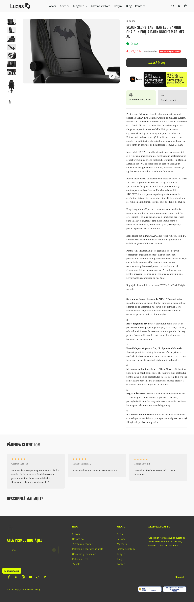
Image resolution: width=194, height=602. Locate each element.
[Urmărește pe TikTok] (38, 577)
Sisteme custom (100, 6)
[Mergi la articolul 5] (11, 55)
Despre (118, 6)
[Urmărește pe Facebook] (9, 577)
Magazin (78, 6)
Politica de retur (81, 559)
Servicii (65, 6)
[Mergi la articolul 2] (11, 30)
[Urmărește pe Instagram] (23, 577)
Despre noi (78, 539)
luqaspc (130, 20)
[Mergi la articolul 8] (11, 87)
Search (76, 534)
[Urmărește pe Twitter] (16, 577)
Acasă (53, 6)
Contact (140, 6)
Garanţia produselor (84, 554)
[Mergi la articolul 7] (11, 72)
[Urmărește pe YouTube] (30, 577)
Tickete (76, 564)
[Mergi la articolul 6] (11, 64)
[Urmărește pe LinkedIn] (45, 577)
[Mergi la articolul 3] (11, 39)
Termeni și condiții (82, 544)
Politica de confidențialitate (87, 549)
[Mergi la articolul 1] (11, 22)
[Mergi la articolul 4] (11, 47)
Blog (129, 6)
